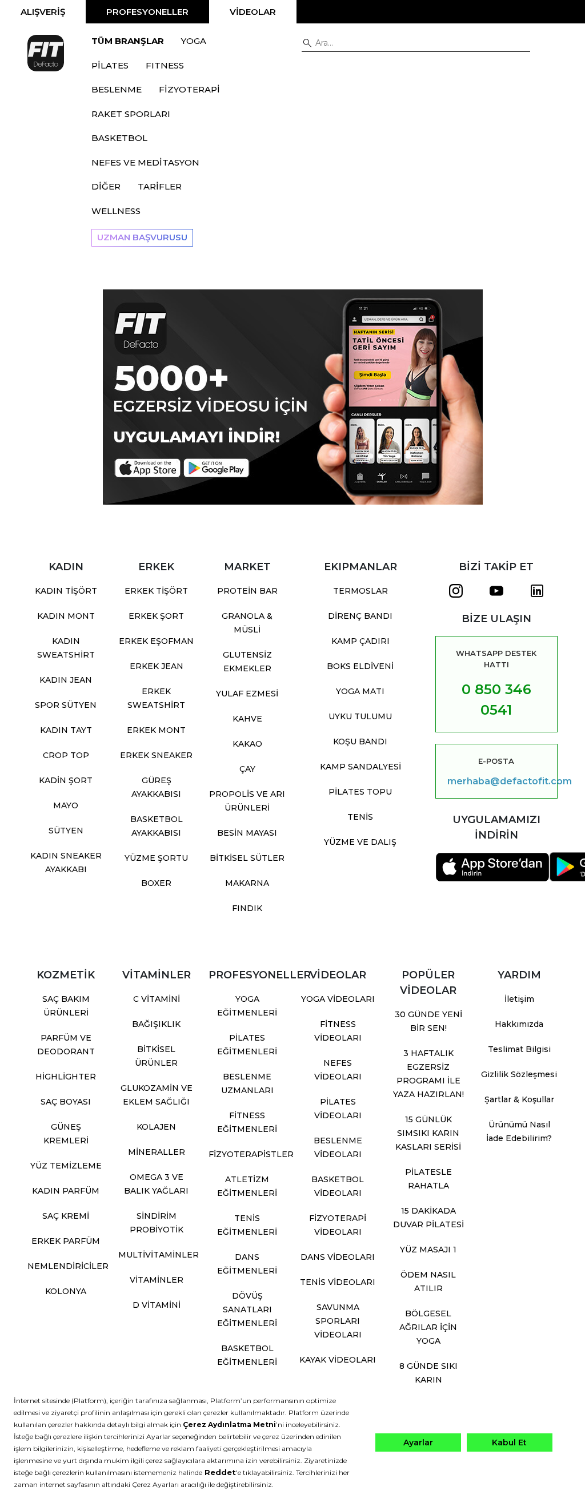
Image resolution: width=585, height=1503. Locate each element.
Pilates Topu (360, 792)
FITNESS (165, 65)
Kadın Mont (66, 616)
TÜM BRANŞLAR (127, 40)
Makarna (247, 883)
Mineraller (156, 1152)
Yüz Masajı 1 (428, 1249)
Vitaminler (156, 1280)
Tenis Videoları (337, 1282)
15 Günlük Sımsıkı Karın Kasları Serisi (428, 1133)
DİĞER (106, 186)
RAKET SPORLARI (130, 113)
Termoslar (360, 591)
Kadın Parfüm (65, 1191)
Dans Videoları (337, 1257)
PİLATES (110, 65)
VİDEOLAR (253, 11)
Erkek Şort (156, 616)
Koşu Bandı (360, 741)
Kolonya (65, 1291)
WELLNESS (116, 210)
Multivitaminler (158, 1255)
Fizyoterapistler (251, 1154)
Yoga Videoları (338, 999)
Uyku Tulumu (360, 716)
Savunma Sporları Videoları (338, 1321)
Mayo (65, 805)
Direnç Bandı (360, 616)
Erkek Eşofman (156, 641)
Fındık (247, 908)
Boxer (156, 883)
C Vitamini (156, 999)
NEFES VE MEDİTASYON (145, 162)
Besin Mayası (247, 833)
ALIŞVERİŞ (43, 11)
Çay (247, 769)
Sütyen (66, 830)
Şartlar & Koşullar (519, 1099)
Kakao (247, 744)
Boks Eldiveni (360, 666)
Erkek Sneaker (156, 755)
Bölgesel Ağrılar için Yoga (428, 1327)
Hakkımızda (519, 1024)
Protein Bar (247, 591)
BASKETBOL (119, 137)
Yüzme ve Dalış (360, 842)
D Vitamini (157, 1305)
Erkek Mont (156, 730)
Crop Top (66, 755)
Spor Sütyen (66, 705)
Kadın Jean (65, 680)
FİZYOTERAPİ (189, 89)
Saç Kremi (65, 1216)
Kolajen (156, 1127)
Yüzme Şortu (156, 858)
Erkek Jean (156, 666)
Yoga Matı (360, 691)
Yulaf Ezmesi (247, 693)
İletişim (519, 999)
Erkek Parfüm (65, 1241)
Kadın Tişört (66, 591)
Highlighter (65, 1076)
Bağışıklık (156, 1024)
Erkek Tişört (156, 591)
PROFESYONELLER (147, 11)
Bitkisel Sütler (247, 858)
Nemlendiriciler (68, 1266)
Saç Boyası (66, 1102)
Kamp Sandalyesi (360, 766)
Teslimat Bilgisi (519, 1049)
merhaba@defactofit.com (496, 781)
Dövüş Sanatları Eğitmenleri (247, 1309)
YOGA (193, 40)
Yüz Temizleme (66, 1166)
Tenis (360, 817)
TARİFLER (160, 186)
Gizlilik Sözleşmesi (519, 1074)
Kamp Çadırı (360, 641)
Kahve (247, 719)
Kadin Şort (66, 780)
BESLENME (116, 89)
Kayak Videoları (337, 1360)
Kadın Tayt (66, 730)
